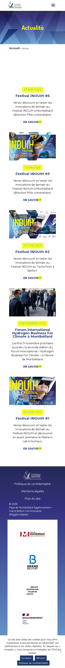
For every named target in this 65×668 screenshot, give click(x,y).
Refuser (40, 658)
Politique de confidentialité (33, 663)
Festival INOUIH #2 (32, 252)
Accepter (27, 658)
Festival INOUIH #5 (33, 96)
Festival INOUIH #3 (33, 174)
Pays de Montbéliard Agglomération (30, 507)
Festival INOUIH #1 (32, 418)
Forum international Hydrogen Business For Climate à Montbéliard (32, 333)
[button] (53, 5)
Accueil (14, 48)
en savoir (30, 122)
